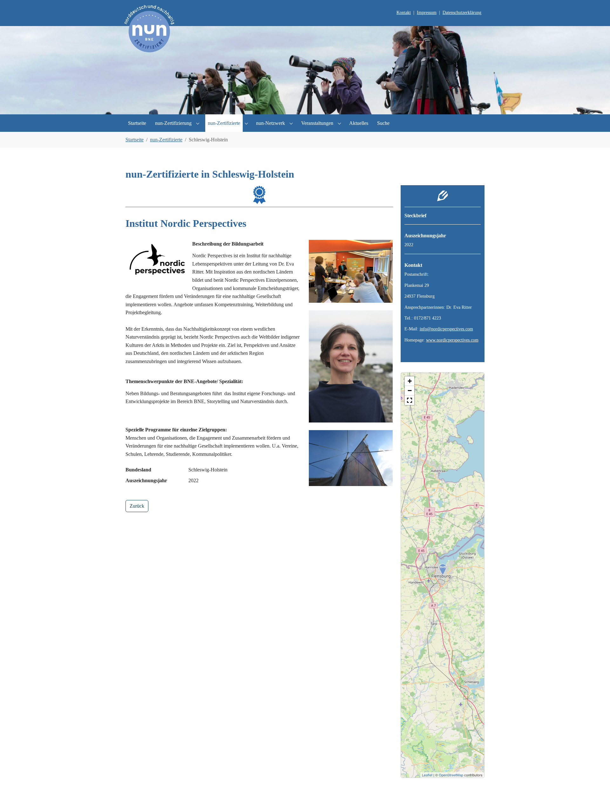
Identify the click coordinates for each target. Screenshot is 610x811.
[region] (443, 575)
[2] (294, 106)
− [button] (410, 391)
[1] (283, 106)
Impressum (427, 12)
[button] (409, 400)
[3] (305, 106)
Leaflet (427, 774)
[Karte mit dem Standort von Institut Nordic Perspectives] (443, 569)
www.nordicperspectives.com (452, 340)
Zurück (137, 506)
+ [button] (410, 381)
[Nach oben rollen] (596, 797)
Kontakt (403, 12)
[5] (327, 106)
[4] (316, 106)
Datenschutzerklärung (462, 12)
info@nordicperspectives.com (446, 329)
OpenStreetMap (451, 774)
